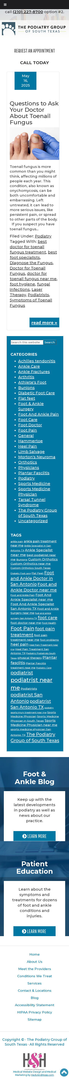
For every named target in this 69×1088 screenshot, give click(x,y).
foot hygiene (22, 284)
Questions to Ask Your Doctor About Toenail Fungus (34, 113)
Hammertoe (30, 441)
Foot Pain (27, 430)
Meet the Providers (34, 969)
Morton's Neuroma (36, 457)
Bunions (26, 387)
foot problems (49, 639)
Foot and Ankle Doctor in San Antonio (32, 578)
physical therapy (29, 658)
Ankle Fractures (34, 371)
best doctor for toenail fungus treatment (28, 246)
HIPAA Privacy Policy (34, 1012)
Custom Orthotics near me (31, 563)
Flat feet (26, 398)
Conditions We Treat (34, 976)
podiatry (49, 707)
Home (34, 954)
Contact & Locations (34, 990)
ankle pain (17, 541)
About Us (34, 962)
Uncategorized (33, 521)
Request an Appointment (34, 50)
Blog (35, 998)
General (26, 435)
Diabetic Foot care (21, 573)
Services (34, 983)
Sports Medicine (34, 483)
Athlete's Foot (32, 382)
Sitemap (35, 1019)
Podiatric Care (43, 668)
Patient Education (34, 868)
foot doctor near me (26, 623)
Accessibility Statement (34, 1005)
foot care (47, 617)
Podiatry (43, 236)
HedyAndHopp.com (42, 1075)
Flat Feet (37, 573)
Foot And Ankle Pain (38, 414)
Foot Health (49, 623)
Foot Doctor (30, 425)
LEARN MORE (37, 836)
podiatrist (22, 672)
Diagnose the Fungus (31, 263)
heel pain (20, 644)
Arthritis (26, 377)
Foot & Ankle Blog (34, 778)
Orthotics (27, 462)
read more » (44, 322)
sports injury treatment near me (28, 712)
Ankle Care (29, 366)
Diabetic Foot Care (36, 393)
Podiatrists (38, 295)
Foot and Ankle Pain (23, 595)
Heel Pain (27, 446)
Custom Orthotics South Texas (31, 567)
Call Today (34, 62)
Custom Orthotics (43, 559)
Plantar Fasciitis (33, 473)
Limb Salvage (31, 451)
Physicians (28, 467)
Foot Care (27, 419)
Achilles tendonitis (36, 361)
